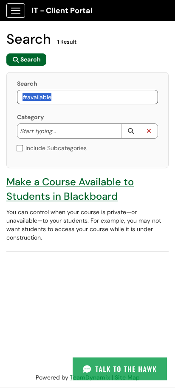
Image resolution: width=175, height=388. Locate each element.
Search (27, 83)
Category (30, 117)
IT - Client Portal (62, 11)
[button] (130, 131)
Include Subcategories (56, 148)
